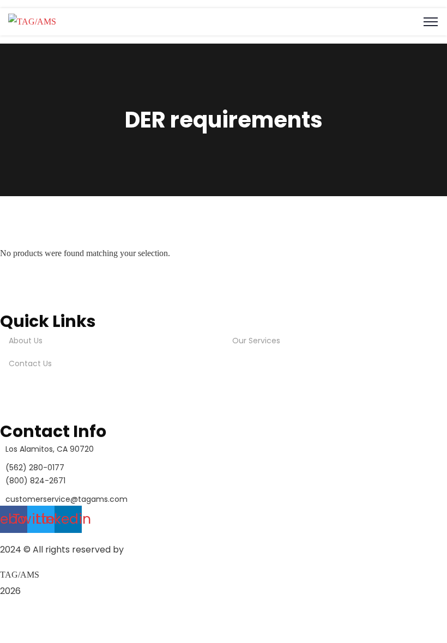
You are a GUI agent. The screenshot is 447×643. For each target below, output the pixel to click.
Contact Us (30, 363)
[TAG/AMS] (32, 22)
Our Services (256, 340)
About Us (26, 340)
